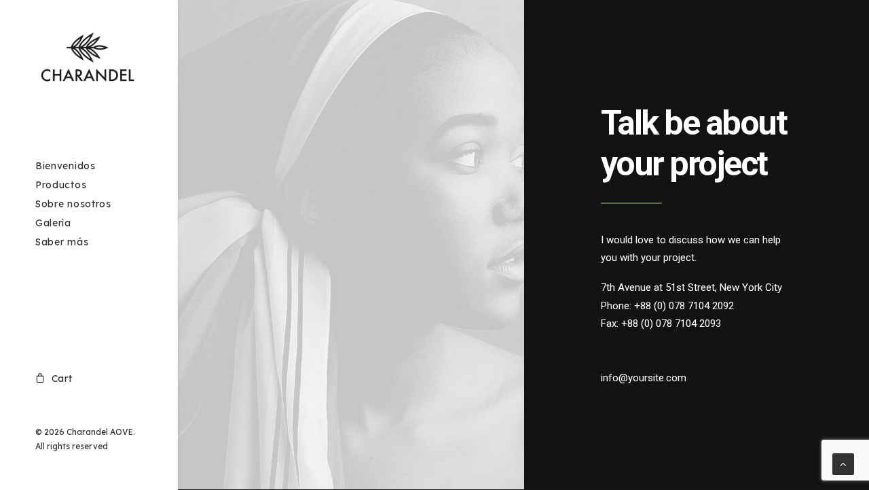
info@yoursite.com (643, 378)
